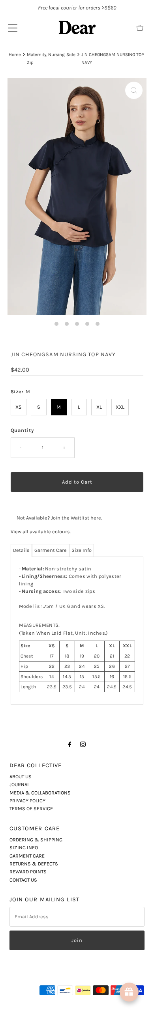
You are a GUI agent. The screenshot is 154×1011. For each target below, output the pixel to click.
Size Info (81, 550)
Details (21, 550)
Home (15, 54)
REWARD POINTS (28, 872)
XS (18, 407)
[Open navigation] (12, 27)
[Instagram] (83, 744)
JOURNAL (19, 784)
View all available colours (40, 531)
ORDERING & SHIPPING (35, 840)
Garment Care (50, 550)
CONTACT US (23, 880)
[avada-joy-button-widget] (129, 992)
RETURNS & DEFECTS (33, 864)
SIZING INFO (23, 847)
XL (99, 407)
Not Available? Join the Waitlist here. (59, 518)
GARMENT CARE (27, 856)
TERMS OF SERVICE (31, 808)
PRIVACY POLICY (27, 801)
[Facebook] (69, 744)
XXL (120, 407)
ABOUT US (20, 776)
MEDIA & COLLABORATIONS (40, 793)
